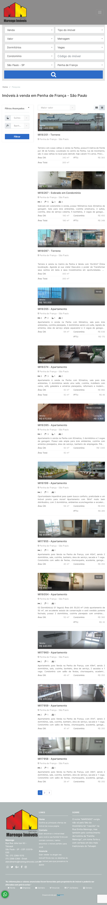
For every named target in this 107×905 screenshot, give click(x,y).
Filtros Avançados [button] (14, 108)
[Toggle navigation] (100, 12)
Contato (41, 888)
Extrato (88, 888)
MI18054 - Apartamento (52, 594)
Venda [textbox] (11, 30)
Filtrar (17, 136)
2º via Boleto (72, 888)
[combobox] (29, 30)
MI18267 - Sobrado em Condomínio (59, 192)
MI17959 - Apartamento (52, 705)
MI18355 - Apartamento (52, 309)
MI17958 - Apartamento (52, 758)
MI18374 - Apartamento (52, 367)
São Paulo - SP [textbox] (16, 65)
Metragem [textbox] (64, 38)
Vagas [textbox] (61, 47)
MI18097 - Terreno (49, 250)
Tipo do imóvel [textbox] (66, 30)
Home (5, 87)
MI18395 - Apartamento (52, 425)
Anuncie (53, 858)
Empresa (26, 888)
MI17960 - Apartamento (52, 652)
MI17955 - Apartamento (52, 541)
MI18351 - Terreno (49, 134)
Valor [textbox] (10, 38)
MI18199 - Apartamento (52, 483)
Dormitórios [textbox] (14, 47)
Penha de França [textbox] (68, 65)
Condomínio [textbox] (14, 56)
